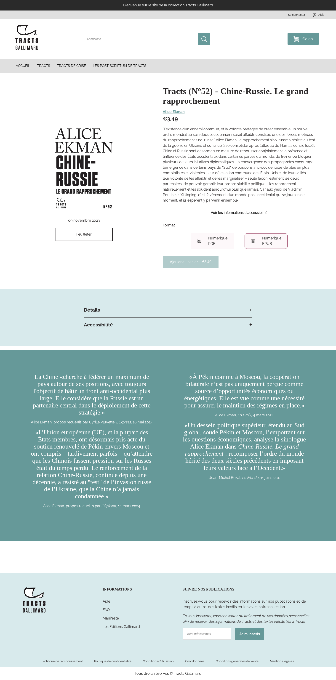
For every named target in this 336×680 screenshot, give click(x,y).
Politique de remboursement (63, 661)
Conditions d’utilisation (158, 661)
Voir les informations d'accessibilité (239, 213)
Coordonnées (194, 661)
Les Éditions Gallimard (121, 627)
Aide (106, 601)
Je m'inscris (249, 634)
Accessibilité (98, 325)
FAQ (106, 610)
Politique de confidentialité (112, 661)
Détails (92, 310)
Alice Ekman (174, 112)
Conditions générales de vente (237, 661)
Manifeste (111, 618)
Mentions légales (282, 661)
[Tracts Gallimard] (34, 612)
